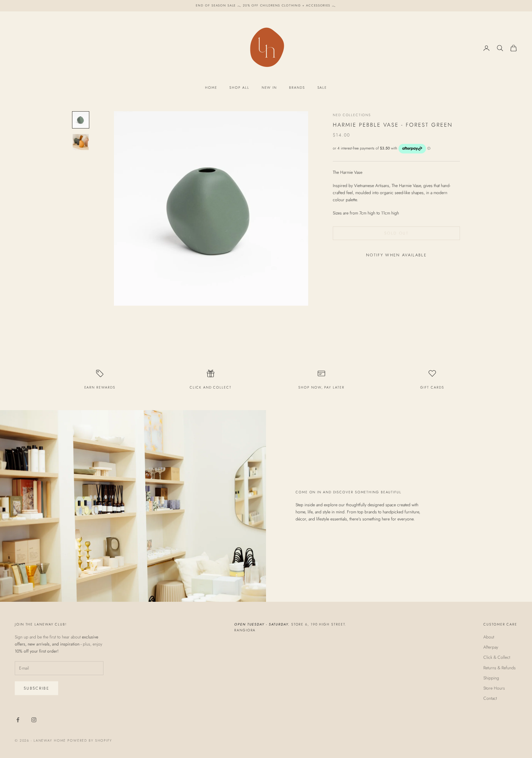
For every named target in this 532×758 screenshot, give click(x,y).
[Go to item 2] (80, 142)
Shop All (239, 87)
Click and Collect (210, 387)
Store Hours (494, 688)
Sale (322, 87)
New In (269, 87)
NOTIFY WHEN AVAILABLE (396, 255)
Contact (490, 698)
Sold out (396, 233)
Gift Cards (432, 387)
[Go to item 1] (80, 119)
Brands (297, 87)
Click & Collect (496, 657)
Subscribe (36, 688)
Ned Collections (352, 114)
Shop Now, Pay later (321, 387)
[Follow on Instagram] (34, 720)
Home (211, 87)
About (488, 637)
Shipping (491, 678)
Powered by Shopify (89, 740)
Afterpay (490, 647)
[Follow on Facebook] (18, 720)
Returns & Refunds (499, 668)
